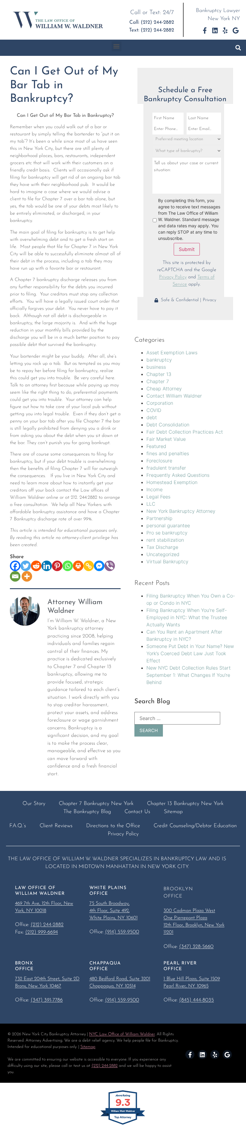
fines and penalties (167, 453)
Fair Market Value (166, 439)
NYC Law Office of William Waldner (122, 1034)
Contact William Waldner (174, 396)
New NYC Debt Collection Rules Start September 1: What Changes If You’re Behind (188, 675)
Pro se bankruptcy (167, 533)
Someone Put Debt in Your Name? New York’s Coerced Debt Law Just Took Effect (190, 653)
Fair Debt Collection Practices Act (184, 432)
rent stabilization (165, 540)
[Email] (15, 576)
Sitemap (87, 1047)
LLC (150, 504)
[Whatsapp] (67, 566)
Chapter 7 (157, 381)
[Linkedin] (215, 30)
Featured (156, 446)
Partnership (159, 518)
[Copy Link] (88, 566)
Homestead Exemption (171, 482)
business (156, 367)
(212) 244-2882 (47, 924)
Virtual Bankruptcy (167, 561)
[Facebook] (15, 566)
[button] (117, 46)
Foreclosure (159, 461)
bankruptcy (159, 360)
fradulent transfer (166, 468)
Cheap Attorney (164, 389)
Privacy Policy (173, 277)
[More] (26, 576)
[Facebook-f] (204, 30)
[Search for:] (177, 718)
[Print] (78, 566)
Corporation (159, 403)
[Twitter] (25, 566)
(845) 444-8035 (196, 1000)
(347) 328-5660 (196, 946)
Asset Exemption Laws (171, 353)
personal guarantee (168, 525)
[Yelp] (225, 30)
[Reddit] (36, 566)
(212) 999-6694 (41, 932)
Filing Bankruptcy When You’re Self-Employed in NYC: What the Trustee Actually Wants (186, 617)
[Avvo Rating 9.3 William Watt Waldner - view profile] (123, 1124)
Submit (187, 249)
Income (154, 489)
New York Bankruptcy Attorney (180, 511)
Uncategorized (162, 554)
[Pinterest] (57, 566)
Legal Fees (158, 497)
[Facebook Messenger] (99, 566)
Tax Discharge (162, 547)
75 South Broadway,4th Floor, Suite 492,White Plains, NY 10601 (113, 910)
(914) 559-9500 (122, 931)
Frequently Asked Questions (177, 475)
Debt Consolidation (167, 425)
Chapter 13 (158, 374)
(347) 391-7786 (47, 1000)
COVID (153, 410)
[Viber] (109, 566)
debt (151, 417)
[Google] (235, 30)
